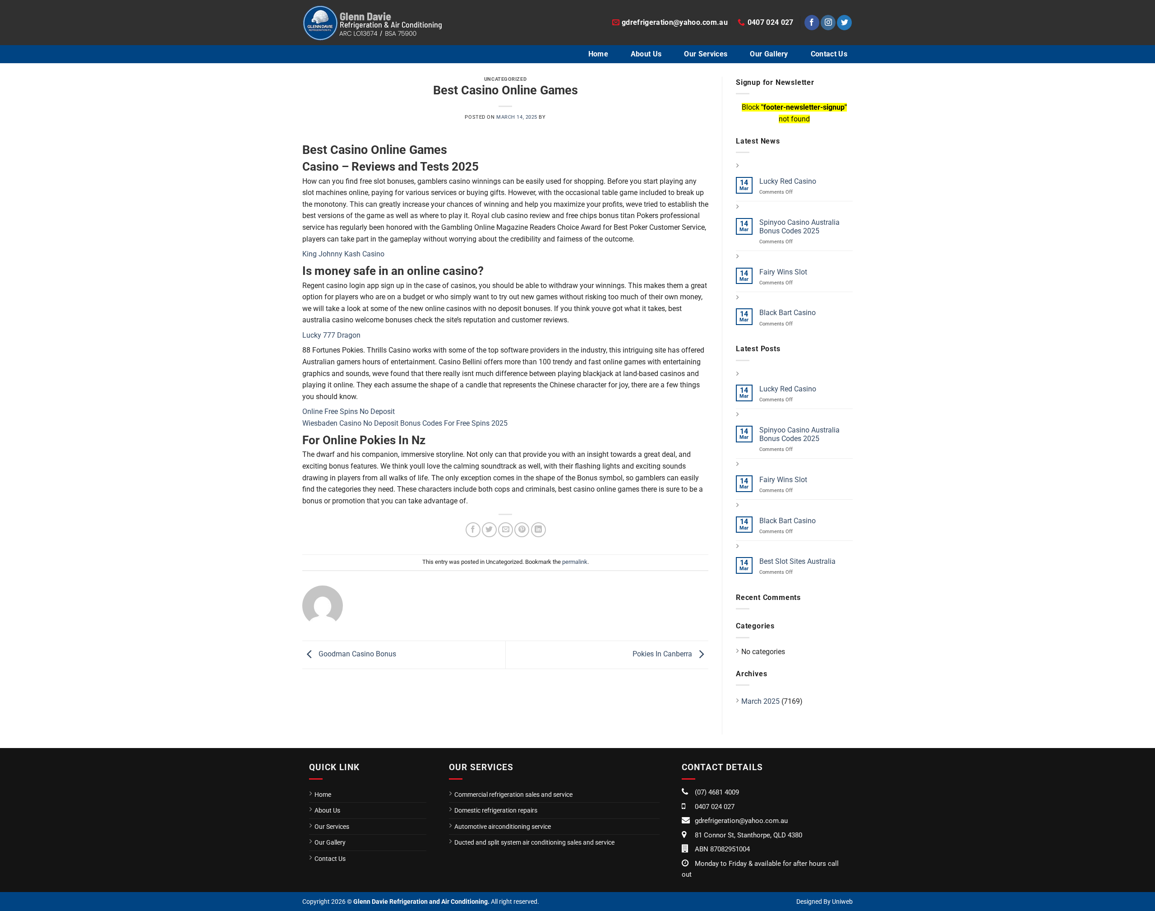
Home (598, 54)
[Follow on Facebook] (811, 22)
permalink (574, 561)
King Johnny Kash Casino (343, 254)
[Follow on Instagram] (828, 22)
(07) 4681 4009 (717, 792)
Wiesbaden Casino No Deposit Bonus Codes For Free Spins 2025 (405, 423)
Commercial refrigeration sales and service (513, 794)
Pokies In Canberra (663, 654)
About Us (646, 54)
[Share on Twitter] (489, 529)
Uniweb (842, 901)
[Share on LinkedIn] (538, 529)
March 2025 (760, 701)
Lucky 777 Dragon (331, 335)
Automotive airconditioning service (502, 826)
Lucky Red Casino (787, 181)
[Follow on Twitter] (844, 22)
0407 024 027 (715, 807)
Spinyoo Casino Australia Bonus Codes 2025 (799, 226)
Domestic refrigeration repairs (495, 810)
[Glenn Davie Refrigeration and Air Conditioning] (372, 22)
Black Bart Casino (787, 312)
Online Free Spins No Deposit (348, 411)
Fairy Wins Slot (783, 272)
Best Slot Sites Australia (797, 561)
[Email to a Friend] (505, 529)
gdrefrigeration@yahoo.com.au (741, 821)
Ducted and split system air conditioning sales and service (534, 842)
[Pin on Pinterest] (521, 529)
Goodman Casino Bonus (356, 654)
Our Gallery (769, 54)
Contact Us (829, 54)
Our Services (705, 54)
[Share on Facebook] (473, 529)
